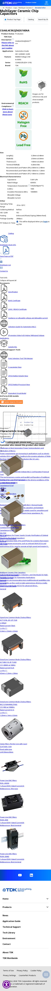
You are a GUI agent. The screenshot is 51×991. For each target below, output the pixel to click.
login (45, 221)
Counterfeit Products (27, 975)
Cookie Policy (36, 970)
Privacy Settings (9, 975)
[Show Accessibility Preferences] (6, 984)
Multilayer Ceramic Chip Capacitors (27, 8)
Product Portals (9, 8)
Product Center (31, 2)
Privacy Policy (22, 970)
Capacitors (16, 8)
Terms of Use (8, 970)
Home (4, 8)
